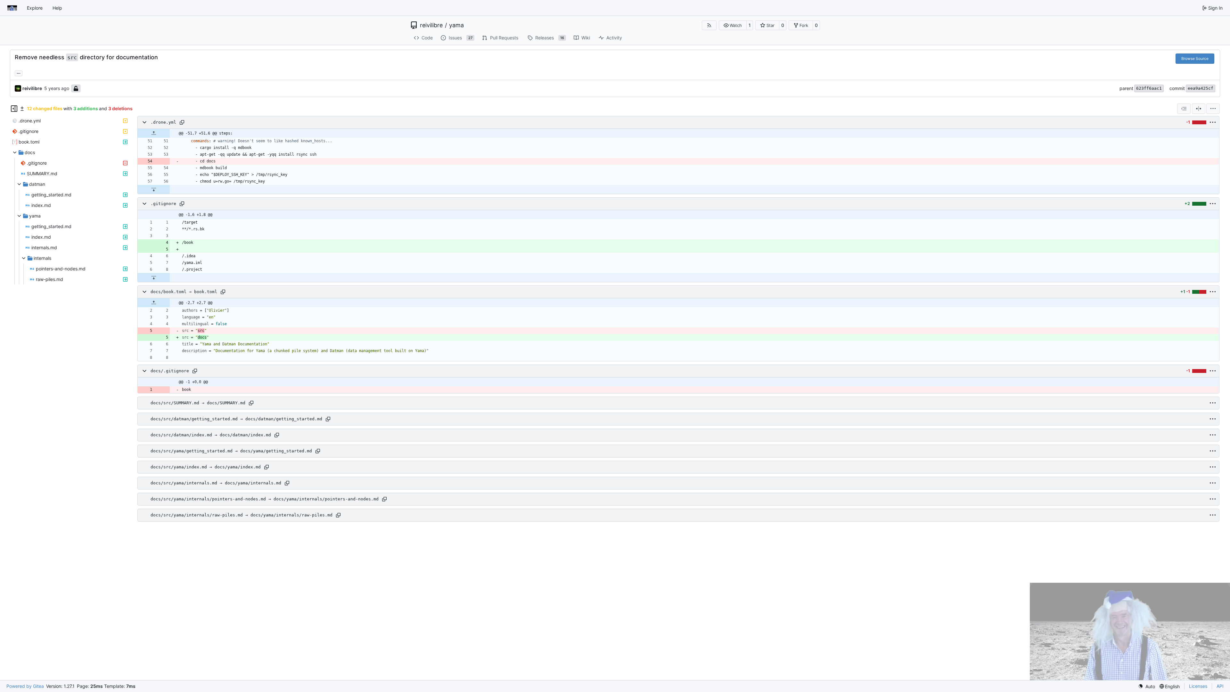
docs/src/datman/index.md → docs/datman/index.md (211, 434)
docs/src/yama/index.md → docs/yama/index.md (206, 467)
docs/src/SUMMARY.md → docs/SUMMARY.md (198, 402)
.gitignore (163, 203)
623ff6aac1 (1149, 88)
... (18, 72)
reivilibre (431, 25)
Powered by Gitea (25, 686)
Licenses (1198, 686)
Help (57, 8)
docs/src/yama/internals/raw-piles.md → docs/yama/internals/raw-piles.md (241, 515)
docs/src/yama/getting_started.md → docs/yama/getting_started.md (231, 451)
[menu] (1213, 108)
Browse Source (1195, 58)
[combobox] (1184, 108)
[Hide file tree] (14, 108)
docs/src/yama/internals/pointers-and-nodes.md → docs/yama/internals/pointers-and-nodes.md (265, 499)
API (1220, 686)
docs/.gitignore (170, 370)
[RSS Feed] (709, 25)
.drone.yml (163, 122)
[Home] (12, 8)
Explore (35, 8)
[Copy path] (181, 122)
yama (456, 25)
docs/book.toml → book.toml (184, 291)
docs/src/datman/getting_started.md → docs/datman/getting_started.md (236, 418)
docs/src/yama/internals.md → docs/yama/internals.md (216, 483)
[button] (733, 25)
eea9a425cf (1200, 88)
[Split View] (1198, 108)
